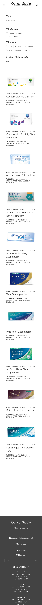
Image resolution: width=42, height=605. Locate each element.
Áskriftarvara (12, 94)
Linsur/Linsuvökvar (27, 94)
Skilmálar (22, 555)
